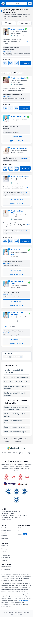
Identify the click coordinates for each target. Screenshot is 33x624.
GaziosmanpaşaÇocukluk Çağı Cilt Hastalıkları (15, 387)
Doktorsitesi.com (6, 566)
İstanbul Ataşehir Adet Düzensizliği (15, 427)
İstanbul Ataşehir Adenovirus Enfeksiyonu (13, 422)
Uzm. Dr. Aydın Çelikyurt (19, 148)
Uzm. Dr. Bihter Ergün (18, 78)
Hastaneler (4, 538)
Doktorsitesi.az (5, 569)
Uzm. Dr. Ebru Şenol (17, 29)
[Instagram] (18, 614)
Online (15, 452)
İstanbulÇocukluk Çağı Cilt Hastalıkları (14, 371)
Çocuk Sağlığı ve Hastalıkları (19, 31)
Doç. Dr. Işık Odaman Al (19, 250)
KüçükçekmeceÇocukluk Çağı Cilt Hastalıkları (15, 394)
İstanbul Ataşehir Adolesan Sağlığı (15, 432)
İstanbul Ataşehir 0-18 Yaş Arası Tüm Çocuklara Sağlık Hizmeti (15, 408)
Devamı (28, 41)
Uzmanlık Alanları (6, 530)
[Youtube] (21, 614)
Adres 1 (6, 326)
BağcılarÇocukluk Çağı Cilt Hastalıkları (16, 377)
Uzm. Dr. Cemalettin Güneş (20, 177)
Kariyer (22, 534)
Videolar (3, 452)
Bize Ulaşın (4, 549)
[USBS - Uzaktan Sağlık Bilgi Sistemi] (23, 477)
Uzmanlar (4, 528)
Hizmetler (4, 535)
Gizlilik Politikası (6, 552)
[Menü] (30, 3)
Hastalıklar (4, 533)
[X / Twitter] (15, 614)
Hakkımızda (4, 545)
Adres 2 (12, 326)
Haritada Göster (7, 51)
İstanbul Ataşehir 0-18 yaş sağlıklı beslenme (14, 415)
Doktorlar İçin (22, 528)
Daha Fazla (25, 63)
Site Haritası (4, 560)
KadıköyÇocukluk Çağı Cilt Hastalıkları (16, 382)
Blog (9, 452)
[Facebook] (12, 614)
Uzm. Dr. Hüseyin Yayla (18, 117)
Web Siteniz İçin (22, 531)
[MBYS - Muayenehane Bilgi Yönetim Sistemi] (9, 477)
